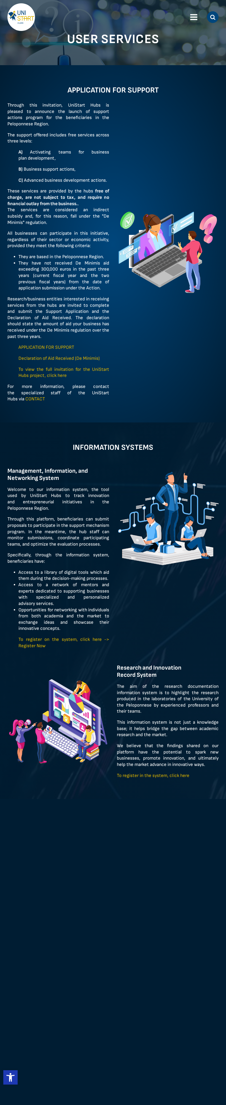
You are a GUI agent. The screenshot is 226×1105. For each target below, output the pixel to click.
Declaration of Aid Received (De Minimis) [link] (59, 358)
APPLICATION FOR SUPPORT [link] (46, 347)
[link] (10, 1077)
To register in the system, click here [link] (153, 775)
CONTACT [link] (35, 399)
